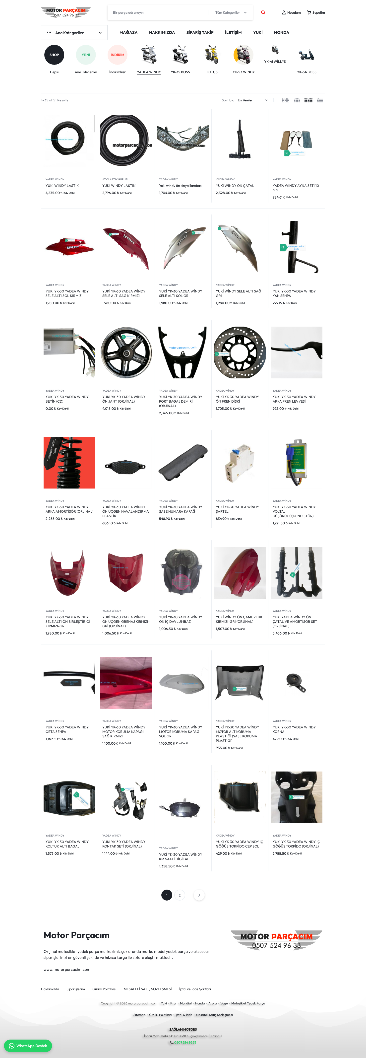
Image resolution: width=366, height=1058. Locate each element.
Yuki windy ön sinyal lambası (180, 185)
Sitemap (139, 1015)
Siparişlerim (75, 989)
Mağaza (129, 32)
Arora (212, 1003)
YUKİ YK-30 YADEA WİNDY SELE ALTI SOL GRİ (180, 293)
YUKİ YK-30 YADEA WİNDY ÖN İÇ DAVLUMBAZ (180, 619)
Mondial (186, 1003)
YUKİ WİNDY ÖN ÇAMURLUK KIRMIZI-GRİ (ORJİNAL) (239, 619)
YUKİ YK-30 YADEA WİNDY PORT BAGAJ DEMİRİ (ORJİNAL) (180, 401)
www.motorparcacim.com (67, 969)
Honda (200, 1003)
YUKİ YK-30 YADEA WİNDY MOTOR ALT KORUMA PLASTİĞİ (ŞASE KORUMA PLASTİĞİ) (237, 734)
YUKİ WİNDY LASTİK (62, 185)
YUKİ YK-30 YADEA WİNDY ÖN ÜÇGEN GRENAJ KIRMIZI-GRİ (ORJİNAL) (126, 621)
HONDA (281, 32)
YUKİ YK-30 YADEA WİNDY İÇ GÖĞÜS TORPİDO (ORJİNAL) (296, 844)
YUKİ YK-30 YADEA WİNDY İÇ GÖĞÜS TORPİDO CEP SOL (239, 844)
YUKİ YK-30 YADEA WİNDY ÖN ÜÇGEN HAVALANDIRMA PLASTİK (125, 511)
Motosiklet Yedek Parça (248, 1003)
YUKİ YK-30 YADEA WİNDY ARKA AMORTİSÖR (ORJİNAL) (69, 509)
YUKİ (258, 32)
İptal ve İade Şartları (195, 989)
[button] (325, 58)
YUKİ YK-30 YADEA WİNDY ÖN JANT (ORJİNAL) (123, 399)
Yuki (164, 1003)
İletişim (233, 32)
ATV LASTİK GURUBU (115, 179)
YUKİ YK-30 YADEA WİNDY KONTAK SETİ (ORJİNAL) (123, 844)
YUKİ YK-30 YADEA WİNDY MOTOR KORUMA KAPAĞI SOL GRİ (180, 731)
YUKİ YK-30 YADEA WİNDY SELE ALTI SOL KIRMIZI (67, 293)
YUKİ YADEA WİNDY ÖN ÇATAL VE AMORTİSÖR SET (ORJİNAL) (295, 621)
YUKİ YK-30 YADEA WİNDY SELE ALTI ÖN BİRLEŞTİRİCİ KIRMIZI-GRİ (68, 621)
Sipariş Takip (200, 32)
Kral (173, 1003)
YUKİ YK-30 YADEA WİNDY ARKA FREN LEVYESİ (294, 399)
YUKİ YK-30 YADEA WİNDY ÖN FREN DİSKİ (237, 399)
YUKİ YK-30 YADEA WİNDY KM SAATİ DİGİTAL (180, 856)
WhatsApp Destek (31, 1045)
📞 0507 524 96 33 (183, 1042)
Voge (224, 1003)
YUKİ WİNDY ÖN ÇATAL (235, 185)
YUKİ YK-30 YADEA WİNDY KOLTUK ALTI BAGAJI (67, 844)
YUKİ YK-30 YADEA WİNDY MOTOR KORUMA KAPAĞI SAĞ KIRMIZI (123, 731)
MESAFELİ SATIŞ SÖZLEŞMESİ (148, 989)
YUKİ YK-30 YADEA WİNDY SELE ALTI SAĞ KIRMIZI (123, 293)
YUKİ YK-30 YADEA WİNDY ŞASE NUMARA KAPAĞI (180, 509)
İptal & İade (184, 1015)
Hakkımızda (162, 32)
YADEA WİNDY (55, 179)
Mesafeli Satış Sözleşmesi (214, 1015)
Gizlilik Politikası (104, 989)
